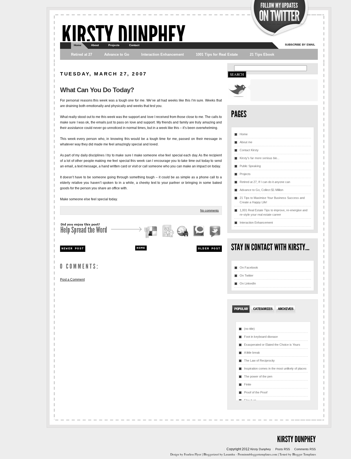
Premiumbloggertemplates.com (257, 454)
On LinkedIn (248, 283)
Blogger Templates (304, 454)
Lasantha (229, 454)
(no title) (249, 328)
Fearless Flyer (192, 454)
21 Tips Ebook (262, 54)
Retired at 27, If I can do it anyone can (265, 182)
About (95, 45)
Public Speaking (250, 166)
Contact (134, 45)
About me (246, 142)
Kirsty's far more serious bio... (259, 158)
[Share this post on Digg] (168, 232)
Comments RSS (305, 449)
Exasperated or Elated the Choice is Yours (272, 344)
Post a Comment (72, 279)
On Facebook (249, 267)
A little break (252, 352)
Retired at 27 (81, 54)
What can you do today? (97, 90)
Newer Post (72, 248)
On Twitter (246, 275)
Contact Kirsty (249, 150)
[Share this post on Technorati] (199, 232)
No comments (209, 210)
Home (77, 45)
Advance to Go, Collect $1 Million (261, 190)
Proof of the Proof (255, 392)
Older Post (209, 248)
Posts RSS (282, 449)
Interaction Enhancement (162, 54)
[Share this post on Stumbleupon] (183, 232)
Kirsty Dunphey (260, 449)
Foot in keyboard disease (261, 336)
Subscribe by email (300, 44)
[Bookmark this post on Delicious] (151, 232)
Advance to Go (116, 54)
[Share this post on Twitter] (214, 232)
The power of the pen (258, 376)
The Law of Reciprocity (259, 360)
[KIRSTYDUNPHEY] (123, 34)
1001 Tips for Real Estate (217, 54)
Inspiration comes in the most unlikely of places (275, 368)
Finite (247, 384)
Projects (114, 45)
